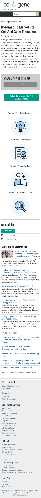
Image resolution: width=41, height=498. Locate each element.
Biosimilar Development (10, 413)
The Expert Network (8, 454)
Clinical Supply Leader (9, 418)
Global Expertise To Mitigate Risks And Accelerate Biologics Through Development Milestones (27, 253)
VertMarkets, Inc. (21, 491)
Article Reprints (7, 447)
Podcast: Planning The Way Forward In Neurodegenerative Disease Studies (16, 348)
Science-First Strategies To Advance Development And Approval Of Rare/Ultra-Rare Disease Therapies (20, 339)
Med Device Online (8, 430)
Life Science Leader (8, 428)
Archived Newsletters (9, 445)
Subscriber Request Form (30, 493)
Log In (5, 9)
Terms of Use (7, 493)
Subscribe (13, 9)
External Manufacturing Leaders (12, 470)
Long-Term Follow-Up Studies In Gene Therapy (18, 372)
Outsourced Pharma (8, 433)
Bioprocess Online (8, 411)
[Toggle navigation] (5, 14)
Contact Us (5, 484)
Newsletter (5, 397)
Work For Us (6, 487)
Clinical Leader (7, 416)
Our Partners (6, 388)
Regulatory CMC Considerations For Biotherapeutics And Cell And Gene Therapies (18, 271)
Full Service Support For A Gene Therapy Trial (18, 286)
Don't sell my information (20, 495)
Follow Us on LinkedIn (9, 399)
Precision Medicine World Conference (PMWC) (17, 472)
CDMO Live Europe (8, 467)
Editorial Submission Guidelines (12, 450)
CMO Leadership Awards (10, 462)
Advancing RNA (7, 408)
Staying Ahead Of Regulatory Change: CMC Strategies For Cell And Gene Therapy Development (20, 362)
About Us (5, 482)
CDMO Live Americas (9, 465)
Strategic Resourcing (9, 333)
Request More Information (10, 386)
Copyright (5, 491)
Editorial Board (7, 452)
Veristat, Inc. (11, 36)
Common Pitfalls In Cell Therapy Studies (16, 368)
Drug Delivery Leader (9, 423)
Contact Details (9, 235)
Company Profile (10, 239)
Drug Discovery (7, 421)
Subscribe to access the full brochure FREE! (21, 97)
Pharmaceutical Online (9, 435)
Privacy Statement (17, 493)
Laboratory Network (8, 425)
